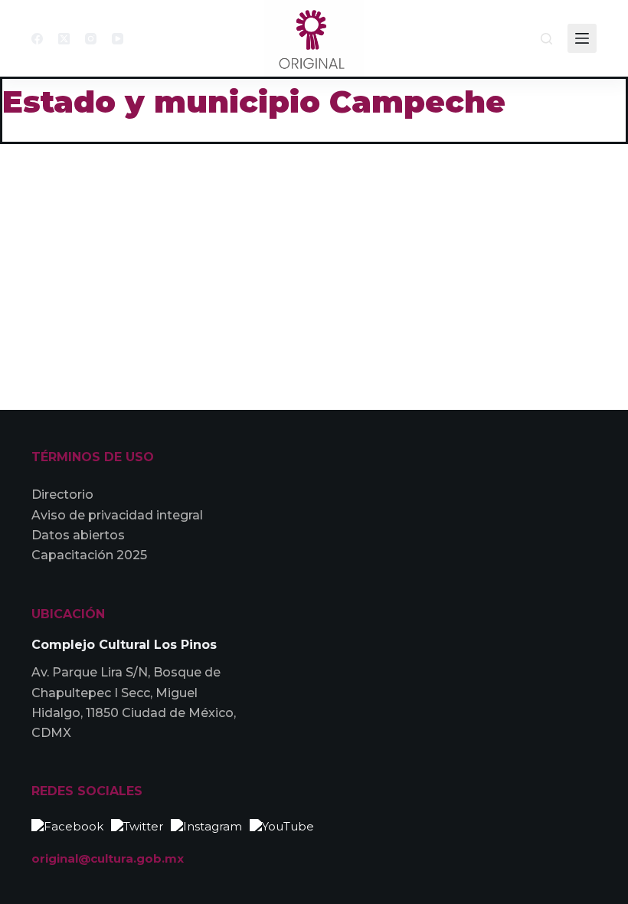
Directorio (62, 494)
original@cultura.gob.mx (107, 858)
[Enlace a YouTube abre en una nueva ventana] (282, 824)
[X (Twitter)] (64, 38)
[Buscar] (546, 38)
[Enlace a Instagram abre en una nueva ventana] (206, 824)
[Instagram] (90, 38)
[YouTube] (117, 38)
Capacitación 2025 (89, 555)
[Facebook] (37, 38)
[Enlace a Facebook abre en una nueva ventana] (67, 824)
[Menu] (582, 38)
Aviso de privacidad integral (117, 515)
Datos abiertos (78, 535)
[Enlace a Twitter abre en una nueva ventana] (137, 824)
